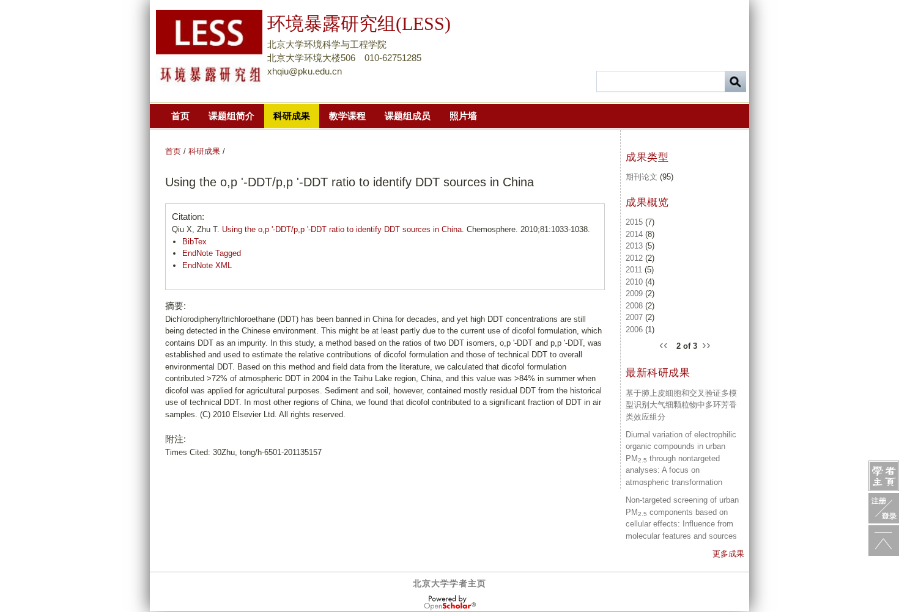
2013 (634, 245)
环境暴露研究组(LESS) (359, 23)
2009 (634, 293)
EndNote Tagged (211, 253)
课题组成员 (408, 116)
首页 (180, 116)
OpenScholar (450, 603)
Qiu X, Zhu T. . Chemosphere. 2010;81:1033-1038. (381, 229)
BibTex (194, 241)
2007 (634, 317)
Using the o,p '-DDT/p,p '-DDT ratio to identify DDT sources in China (342, 229)
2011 (634, 269)
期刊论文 (641, 176)
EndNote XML (207, 265)
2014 (634, 234)
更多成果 (728, 553)
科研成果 (291, 116)
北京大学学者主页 (449, 583)
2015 (634, 222)
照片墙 (463, 116)
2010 (634, 281)
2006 (634, 329)
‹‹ (665, 344)
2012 (634, 258)
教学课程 (347, 116)
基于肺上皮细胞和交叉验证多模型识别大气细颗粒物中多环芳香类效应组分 (681, 404)
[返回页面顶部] (883, 540)
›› (706, 344)
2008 (634, 305)
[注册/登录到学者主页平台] (883, 508)
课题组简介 (231, 116)
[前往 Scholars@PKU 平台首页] (883, 476)
